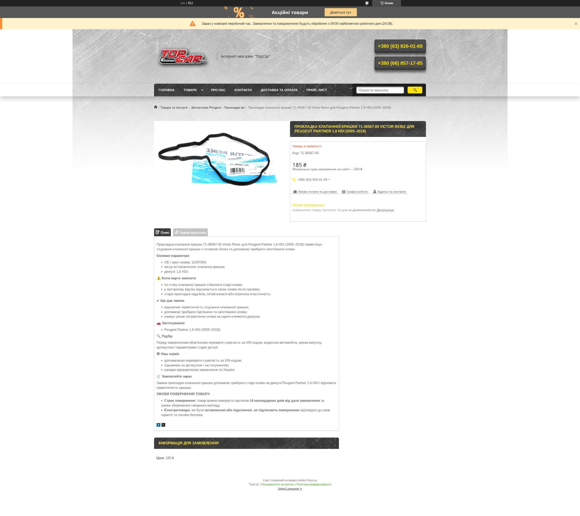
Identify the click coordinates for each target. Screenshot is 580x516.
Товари (190, 90)
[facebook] (158, 425)
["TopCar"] (183, 56)
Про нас (218, 90)
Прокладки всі (234, 107)
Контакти (243, 90)
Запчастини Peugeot (206, 107)
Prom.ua (312, 480)
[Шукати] (415, 90)
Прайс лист (317, 90)
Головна (166, 90)
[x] (163, 425)
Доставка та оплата (279, 90)
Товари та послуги (174, 107)
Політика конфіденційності (314, 484)
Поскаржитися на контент (278, 484)
